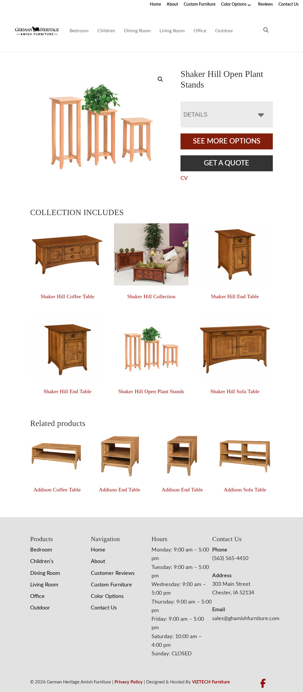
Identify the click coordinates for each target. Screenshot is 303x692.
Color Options (233, 4)
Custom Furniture (199, 4)
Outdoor (224, 30)
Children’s (42, 561)
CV (184, 178)
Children (106, 30)
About (172, 4)
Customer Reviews (113, 573)
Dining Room (137, 30)
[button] (160, 79)
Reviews (265, 4)
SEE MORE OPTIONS (226, 141)
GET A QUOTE (226, 163)
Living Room (172, 30)
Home (155, 4)
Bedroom (79, 30)
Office (200, 30)
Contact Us (288, 4)
